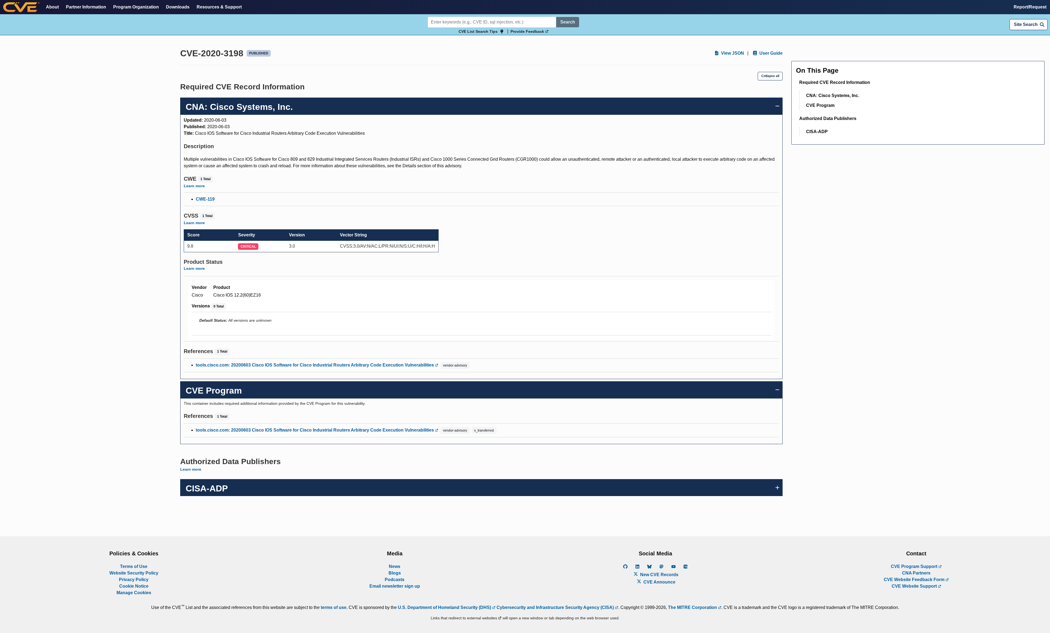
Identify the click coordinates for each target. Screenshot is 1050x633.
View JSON (732, 53)
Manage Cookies (133, 592)
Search (567, 22)
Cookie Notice (133, 586)
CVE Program (820, 105)
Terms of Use (133, 566)
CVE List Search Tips (478, 31)
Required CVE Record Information (834, 82)
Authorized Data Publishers (827, 118)
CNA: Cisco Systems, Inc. (832, 95)
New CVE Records (658, 574)
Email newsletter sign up (394, 586)
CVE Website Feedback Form (915, 579)
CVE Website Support (915, 586)
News (394, 566)
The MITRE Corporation (693, 607)
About (52, 7)
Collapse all (770, 76)
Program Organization (136, 7)
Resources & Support (219, 7)
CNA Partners (916, 573)
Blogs (395, 573)
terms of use (333, 607)
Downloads (177, 7)
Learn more (194, 186)
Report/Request (1030, 7)
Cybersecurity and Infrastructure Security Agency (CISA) (555, 607)
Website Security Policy (133, 573)
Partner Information (86, 7)
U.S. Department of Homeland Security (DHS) (445, 607)
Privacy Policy (133, 579)
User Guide (770, 53)
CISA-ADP (817, 131)
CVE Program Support (914, 566)
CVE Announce (658, 582)
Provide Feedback (528, 31)
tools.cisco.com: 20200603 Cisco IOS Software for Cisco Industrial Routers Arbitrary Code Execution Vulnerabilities (315, 365)
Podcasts (394, 579)
